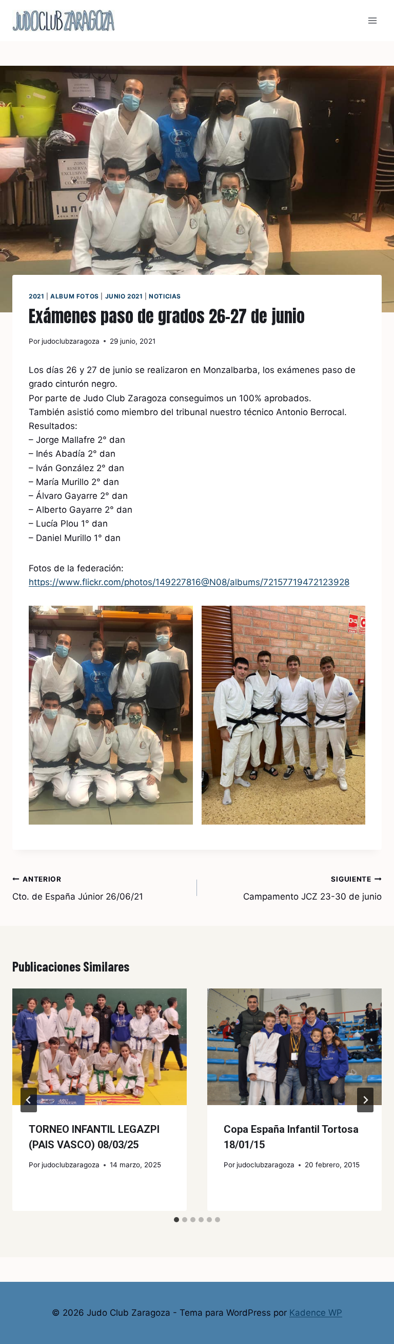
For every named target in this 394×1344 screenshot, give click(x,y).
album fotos (74, 296)
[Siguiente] (365, 1100)
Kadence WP (315, 1313)
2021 (36, 296)
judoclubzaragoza (71, 341)
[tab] (176, 1219)
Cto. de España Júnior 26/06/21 (77, 888)
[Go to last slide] (29, 1100)
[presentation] (99, 1046)
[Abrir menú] (372, 20)
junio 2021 (124, 296)
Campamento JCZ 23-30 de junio (312, 888)
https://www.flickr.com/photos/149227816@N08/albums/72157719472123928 (189, 582)
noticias (165, 296)
